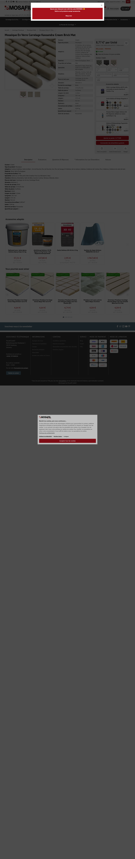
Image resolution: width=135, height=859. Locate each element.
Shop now (69, 16)
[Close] (101, 5)
